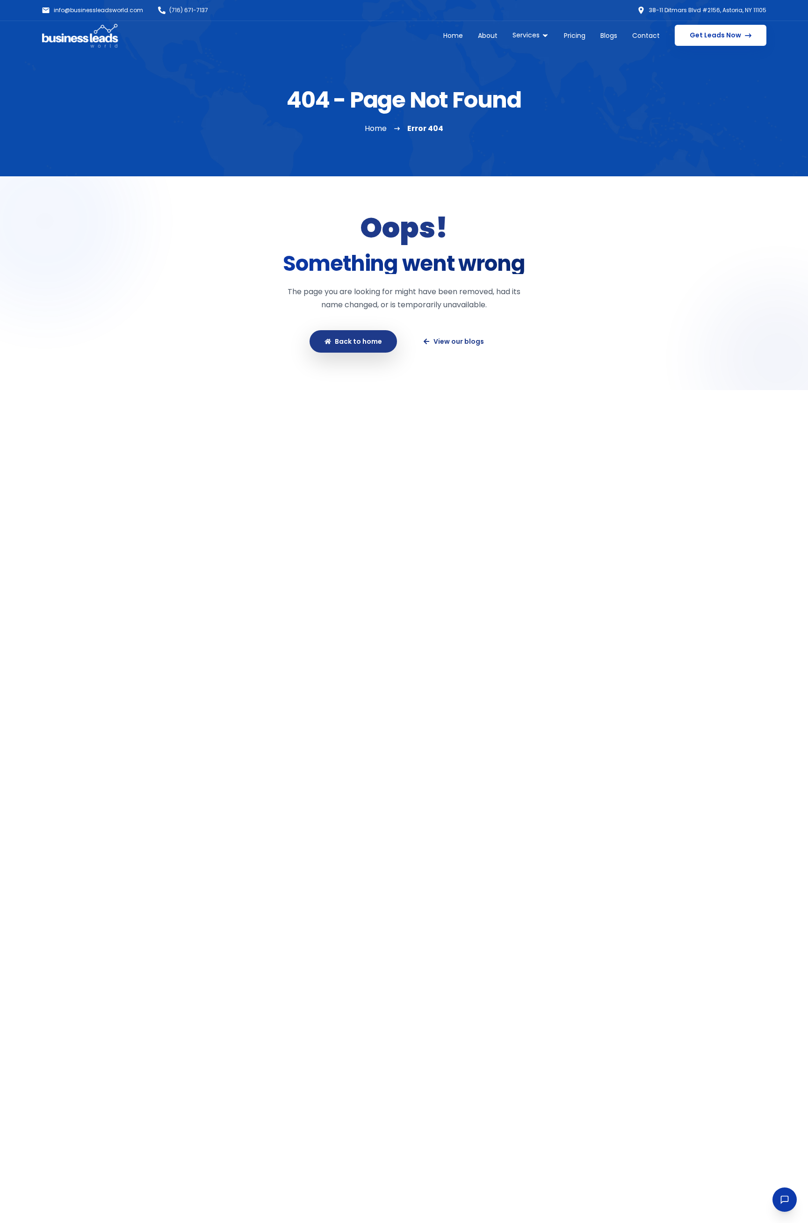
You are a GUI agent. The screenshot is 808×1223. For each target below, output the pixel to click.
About (488, 35)
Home (453, 35)
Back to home (358, 341)
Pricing (574, 35)
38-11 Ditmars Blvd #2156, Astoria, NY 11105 (707, 10)
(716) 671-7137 (188, 10)
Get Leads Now (715, 35)
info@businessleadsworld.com (98, 10)
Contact (646, 35)
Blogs (608, 35)
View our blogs (458, 341)
